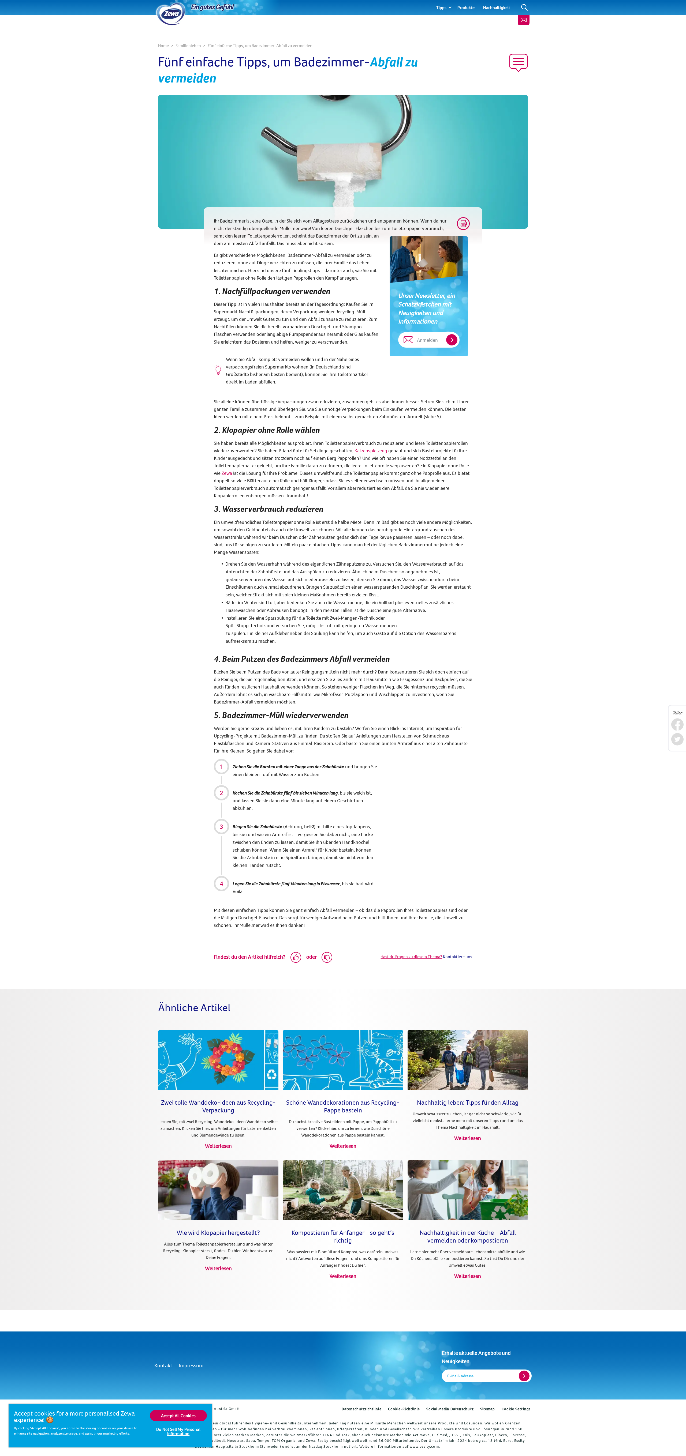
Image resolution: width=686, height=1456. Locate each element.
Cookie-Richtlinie (404, 1408)
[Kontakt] (524, 20)
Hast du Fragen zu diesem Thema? (411, 956)
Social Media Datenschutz (450, 1408)
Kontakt (163, 1365)
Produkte (466, 7)
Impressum (191, 1365)
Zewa (227, 473)
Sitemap (487, 1408)
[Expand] (450, 7)
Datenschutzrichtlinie (362, 1408)
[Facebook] (677, 724)
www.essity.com (424, 1446)
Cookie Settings (516, 1408)
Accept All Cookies (178, 1415)
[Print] (463, 223)
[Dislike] (327, 957)
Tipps (441, 7)
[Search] (525, 8)
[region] (110, 1425)
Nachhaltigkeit (496, 7)
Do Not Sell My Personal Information (178, 1431)
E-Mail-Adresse (460, 1375)
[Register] (524, 1376)
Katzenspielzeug (371, 450)
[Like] (295, 957)
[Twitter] (677, 739)
